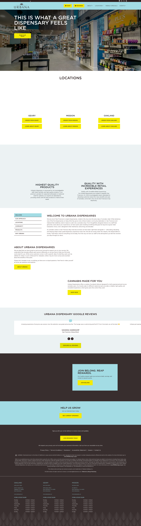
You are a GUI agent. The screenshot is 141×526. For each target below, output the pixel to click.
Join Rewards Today (70, 438)
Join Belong (85, 382)
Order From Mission (70, 120)
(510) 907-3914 (18, 485)
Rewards (80, 5)
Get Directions (17, 491)
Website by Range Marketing (89, 471)
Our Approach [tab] (20, 218)
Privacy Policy (44, 450)
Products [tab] (18, 230)
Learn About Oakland (109, 126)
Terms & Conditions (56, 450)
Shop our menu (22, 35)
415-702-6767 (46, 485)
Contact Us (97, 450)
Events (122, 5)
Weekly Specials (111, 5)
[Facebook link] (119, 0)
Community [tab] (19, 226)
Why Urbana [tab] (19, 233)
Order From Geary (32, 120)
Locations (98, 5)
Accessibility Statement (79, 450)
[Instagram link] (121, 0)
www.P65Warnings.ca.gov (70, 456)
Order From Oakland (109, 120)
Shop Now (74, 292)
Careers (90, 450)
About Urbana (22, 267)
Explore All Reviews (70, 345)
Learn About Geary (32, 126)
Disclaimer (67, 450)
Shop (68, 5)
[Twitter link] (124, 0)
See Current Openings (70, 415)
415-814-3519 (75, 485)
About (89, 5)
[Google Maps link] (126, 0)
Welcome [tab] (18, 215)
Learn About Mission (70, 126)
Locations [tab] (19, 222)
